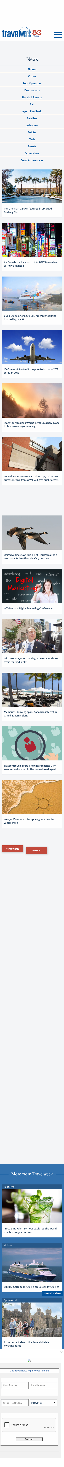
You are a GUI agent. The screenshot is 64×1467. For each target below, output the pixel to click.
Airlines (32, 69)
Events (32, 146)
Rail (32, 104)
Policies (32, 132)
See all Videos (52, 1293)
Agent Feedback (32, 111)
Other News (32, 153)
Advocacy (32, 125)
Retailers (32, 118)
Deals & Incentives (32, 160)
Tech (32, 139)
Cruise (32, 76)
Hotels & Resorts (32, 97)
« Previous (12, 848)
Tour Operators (32, 83)
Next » (36, 850)
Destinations (32, 90)
